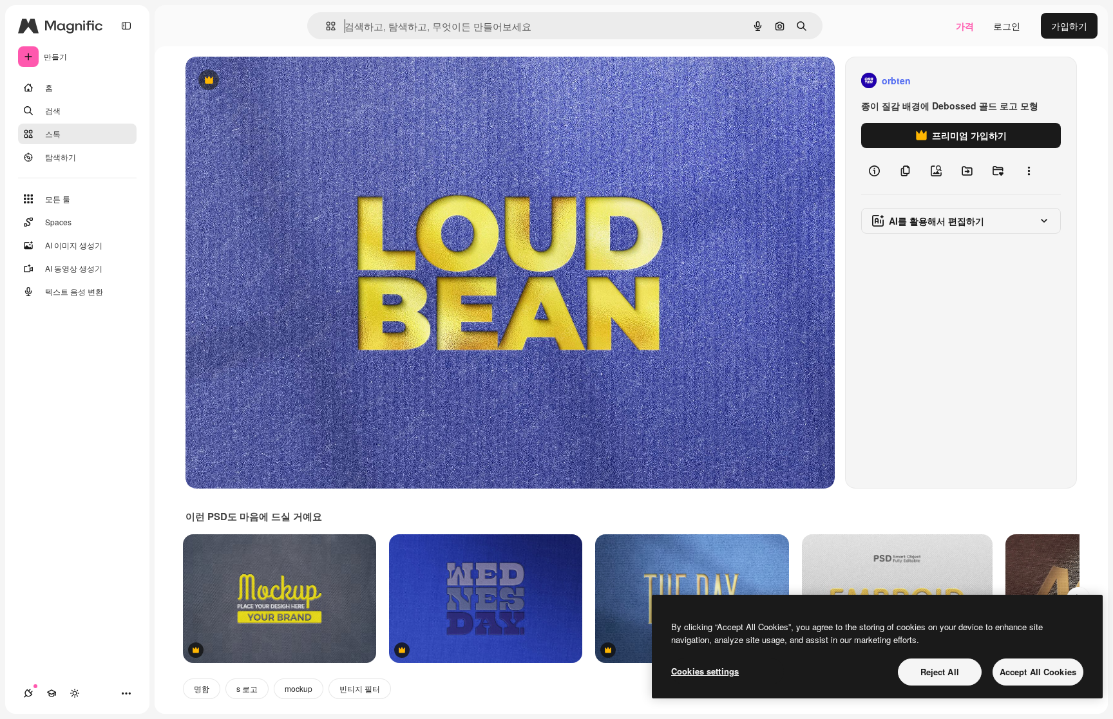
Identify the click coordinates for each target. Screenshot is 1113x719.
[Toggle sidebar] (126, 25)
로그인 (1006, 25)
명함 (201, 688)
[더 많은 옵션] (1029, 171)
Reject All (939, 672)
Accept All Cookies (1038, 672)
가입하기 (1069, 25)
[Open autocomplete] (325, 26)
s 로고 (247, 688)
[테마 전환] (74, 693)
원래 (259, 81)
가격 (965, 25)
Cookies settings (705, 671)
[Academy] (51, 693)
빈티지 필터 (359, 688)
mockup (298, 688)
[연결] (28, 693)
